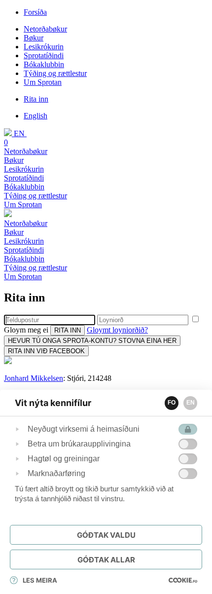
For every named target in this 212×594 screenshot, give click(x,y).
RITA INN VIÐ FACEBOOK (46, 351)
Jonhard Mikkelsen (33, 378)
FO (172, 402)
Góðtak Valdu (106, 535)
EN (190, 402)
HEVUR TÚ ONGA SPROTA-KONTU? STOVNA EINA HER (92, 340)
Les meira (40, 580)
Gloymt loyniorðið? (117, 330)
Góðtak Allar (106, 559)
